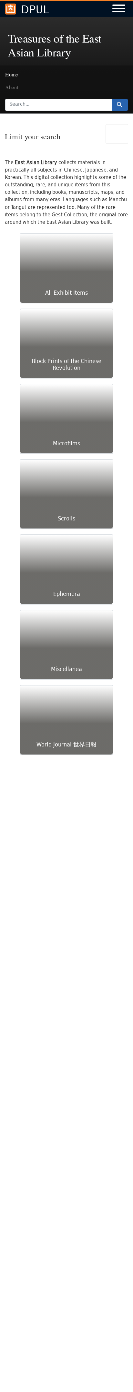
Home (11, 74)
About (11, 87)
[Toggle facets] (117, 134)
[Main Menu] (119, 9)
